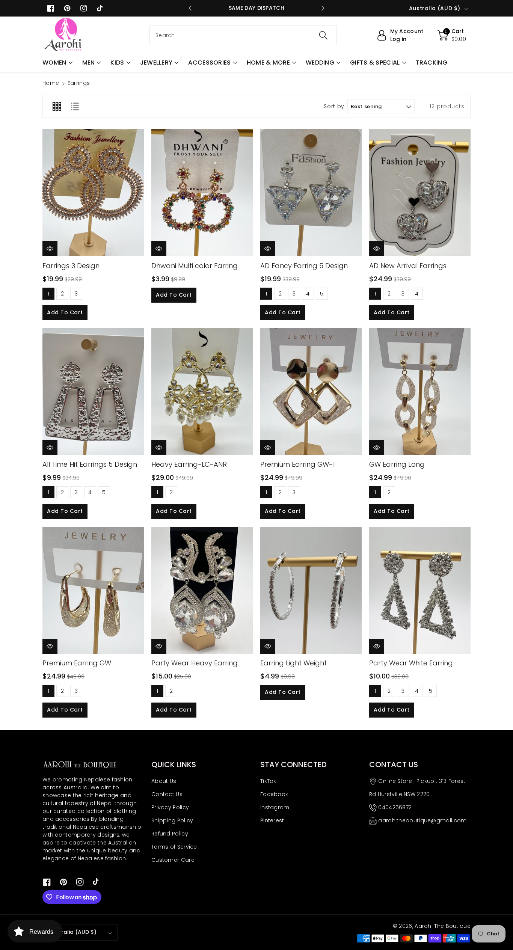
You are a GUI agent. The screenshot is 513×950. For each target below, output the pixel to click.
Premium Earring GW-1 (297, 464)
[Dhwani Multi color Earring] (202, 192)
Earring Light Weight (293, 663)
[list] (74, 106)
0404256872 (395, 807)
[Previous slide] (190, 8)
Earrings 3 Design (71, 265)
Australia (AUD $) (73, 932)
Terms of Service (174, 846)
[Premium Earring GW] (93, 590)
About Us (163, 781)
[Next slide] (322, 8)
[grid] (56, 106)
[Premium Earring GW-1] (311, 391)
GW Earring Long (397, 464)
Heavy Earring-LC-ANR (189, 464)
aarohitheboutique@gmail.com (422, 820)
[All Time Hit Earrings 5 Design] (93, 391)
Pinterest (272, 820)
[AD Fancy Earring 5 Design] (311, 192)
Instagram (275, 807)
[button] (57, 62)
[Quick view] (49, 248)
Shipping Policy (172, 820)
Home (50, 83)
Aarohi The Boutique (443, 926)
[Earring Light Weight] (311, 590)
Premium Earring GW (76, 663)
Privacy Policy (170, 807)
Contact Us (167, 794)
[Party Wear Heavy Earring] (202, 590)
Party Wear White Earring (411, 663)
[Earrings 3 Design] (93, 192)
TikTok (268, 781)
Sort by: (335, 106)
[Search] (323, 35)
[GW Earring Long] (420, 391)
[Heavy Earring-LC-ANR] (202, 391)
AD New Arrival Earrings (408, 265)
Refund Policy (169, 833)
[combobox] (243, 35)
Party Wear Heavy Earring (194, 663)
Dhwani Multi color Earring (194, 265)
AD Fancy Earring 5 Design (304, 265)
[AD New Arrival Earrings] (420, 192)
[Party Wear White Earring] (420, 590)
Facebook (274, 794)
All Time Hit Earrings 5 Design (89, 464)
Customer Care (173, 860)
